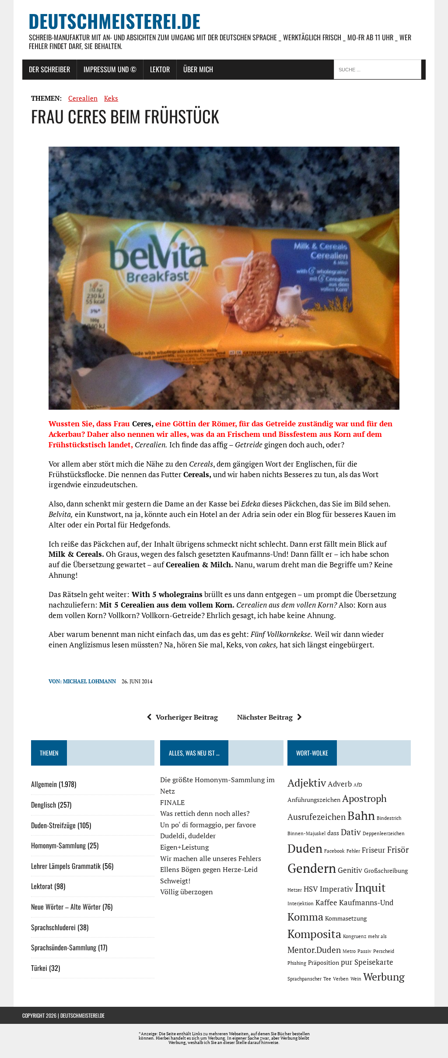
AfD (358, 785)
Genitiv (350, 870)
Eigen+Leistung (184, 847)
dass (333, 833)
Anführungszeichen (313, 799)
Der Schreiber (49, 69)
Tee (327, 979)
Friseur (373, 850)
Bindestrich (389, 818)
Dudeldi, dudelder (188, 835)
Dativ (351, 832)
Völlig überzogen (186, 891)
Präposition (323, 962)
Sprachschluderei (53, 927)
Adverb (340, 784)
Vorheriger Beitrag (187, 717)
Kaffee (326, 902)
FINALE (172, 802)
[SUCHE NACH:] (380, 69)
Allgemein (44, 784)
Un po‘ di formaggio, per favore (208, 825)
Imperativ (336, 889)
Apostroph (364, 798)
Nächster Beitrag (265, 717)
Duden (304, 848)
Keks (111, 98)
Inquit (370, 887)
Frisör (398, 849)
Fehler (353, 851)
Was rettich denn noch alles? (205, 813)
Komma (305, 917)
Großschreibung (386, 870)
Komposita (314, 933)
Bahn (361, 815)
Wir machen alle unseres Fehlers (210, 858)
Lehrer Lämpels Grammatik (66, 866)
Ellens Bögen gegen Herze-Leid (209, 869)
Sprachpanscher (304, 979)
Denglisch (43, 804)
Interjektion (300, 903)
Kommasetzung (346, 918)
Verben (341, 979)
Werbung (384, 977)
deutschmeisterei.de (82, 1015)
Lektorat (41, 886)
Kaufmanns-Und (366, 902)
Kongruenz (354, 936)
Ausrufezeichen (316, 816)
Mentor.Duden (314, 950)
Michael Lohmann (89, 681)
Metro (349, 951)
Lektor (160, 69)
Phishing (296, 963)
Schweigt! (175, 881)
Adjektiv (306, 783)
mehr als (377, 936)
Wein (355, 979)
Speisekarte (373, 962)
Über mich (198, 69)
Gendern (311, 868)
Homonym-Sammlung (58, 845)
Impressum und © (110, 69)
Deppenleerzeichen (384, 833)
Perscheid (383, 951)
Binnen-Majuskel (306, 833)
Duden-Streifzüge (53, 825)
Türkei (39, 968)
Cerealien (83, 98)
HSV (311, 889)
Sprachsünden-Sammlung (63, 947)
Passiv (364, 951)
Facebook (334, 851)
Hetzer (294, 890)
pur (347, 962)
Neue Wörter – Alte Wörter (66, 906)
